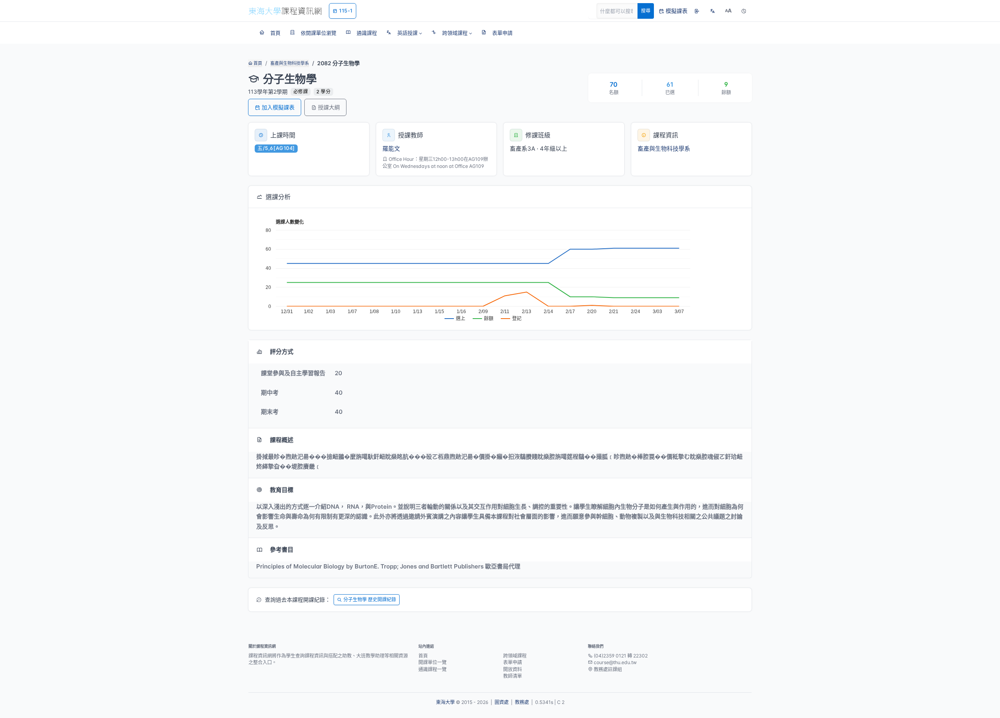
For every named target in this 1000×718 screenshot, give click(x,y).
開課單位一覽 (432, 662)
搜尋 (645, 11)
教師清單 (512, 676)
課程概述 (281, 440)
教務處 (522, 702)
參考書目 (281, 549)
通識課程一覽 (432, 669)
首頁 (257, 63)
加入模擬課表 (278, 107)
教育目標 (281, 490)
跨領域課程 (515, 656)
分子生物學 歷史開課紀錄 (369, 599)
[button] (404, 33)
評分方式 (281, 351)
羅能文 (391, 148)
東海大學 (445, 702)
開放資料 (512, 669)
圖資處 (502, 702)
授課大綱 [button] (329, 107)
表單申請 (512, 662)
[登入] (697, 11)
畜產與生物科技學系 (289, 63)
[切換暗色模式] (744, 11)
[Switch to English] (712, 11)
